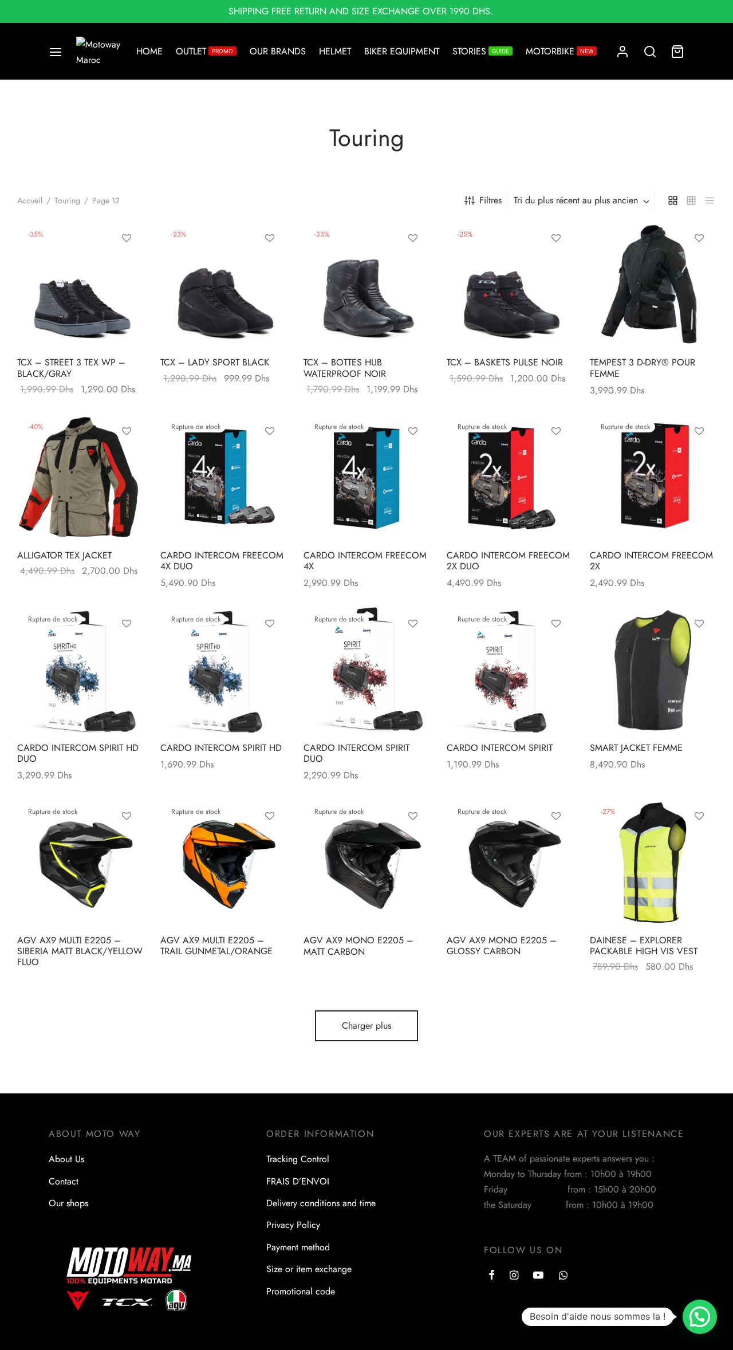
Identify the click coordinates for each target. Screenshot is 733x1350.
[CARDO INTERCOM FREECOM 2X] (653, 478)
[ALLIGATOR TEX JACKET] (80, 478)
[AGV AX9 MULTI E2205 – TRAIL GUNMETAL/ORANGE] (223, 863)
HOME (149, 51)
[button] (700, 1317)
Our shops (68, 1203)
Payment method (298, 1247)
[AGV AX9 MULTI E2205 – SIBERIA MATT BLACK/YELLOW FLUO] (80, 863)
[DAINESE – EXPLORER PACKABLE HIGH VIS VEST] (653, 863)
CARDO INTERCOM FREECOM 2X (651, 561)
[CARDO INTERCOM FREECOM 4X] (366, 478)
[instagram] (514, 1276)
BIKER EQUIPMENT (401, 51)
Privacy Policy (293, 1224)
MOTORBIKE (559, 51)
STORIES (480, 51)
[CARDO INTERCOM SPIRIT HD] (223, 670)
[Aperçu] (126, 291)
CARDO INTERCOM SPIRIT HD (221, 747)
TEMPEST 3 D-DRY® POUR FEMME (642, 368)
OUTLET (204, 51)
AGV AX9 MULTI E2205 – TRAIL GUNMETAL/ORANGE (216, 946)
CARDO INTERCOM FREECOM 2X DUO (508, 561)
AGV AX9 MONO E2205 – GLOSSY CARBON (502, 946)
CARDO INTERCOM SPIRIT (500, 747)
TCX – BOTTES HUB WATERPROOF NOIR (345, 368)
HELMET (335, 51)
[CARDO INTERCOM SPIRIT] (510, 670)
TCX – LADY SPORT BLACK (214, 362)
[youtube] (538, 1276)
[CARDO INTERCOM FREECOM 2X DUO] (510, 478)
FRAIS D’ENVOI (297, 1181)
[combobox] (583, 200)
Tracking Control (297, 1159)
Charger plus (366, 1025)
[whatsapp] (563, 1276)
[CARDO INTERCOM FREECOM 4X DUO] (223, 478)
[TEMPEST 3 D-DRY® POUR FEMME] (653, 285)
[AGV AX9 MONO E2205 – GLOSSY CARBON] (510, 863)
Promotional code (300, 1291)
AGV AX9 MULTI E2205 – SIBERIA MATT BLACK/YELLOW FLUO (80, 951)
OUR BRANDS (278, 51)
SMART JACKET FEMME (636, 747)
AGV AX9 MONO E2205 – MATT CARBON (358, 946)
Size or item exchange (309, 1269)
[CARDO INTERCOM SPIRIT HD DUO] (80, 670)
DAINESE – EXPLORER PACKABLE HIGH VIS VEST (643, 946)
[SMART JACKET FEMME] (653, 670)
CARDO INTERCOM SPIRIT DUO (356, 753)
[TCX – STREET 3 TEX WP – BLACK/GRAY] (80, 285)
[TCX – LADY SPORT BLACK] (223, 285)
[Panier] (677, 51)
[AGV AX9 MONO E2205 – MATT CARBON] (366, 863)
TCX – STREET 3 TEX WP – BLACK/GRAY (71, 368)
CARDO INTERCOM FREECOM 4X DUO (221, 561)
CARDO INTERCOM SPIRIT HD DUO (78, 753)
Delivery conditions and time (321, 1203)
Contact (63, 1181)
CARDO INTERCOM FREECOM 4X (365, 561)
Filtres (490, 200)
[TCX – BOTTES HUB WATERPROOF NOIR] (366, 285)
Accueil (29, 200)
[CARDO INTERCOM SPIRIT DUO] (366, 670)
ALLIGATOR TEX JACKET (64, 555)
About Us (66, 1159)
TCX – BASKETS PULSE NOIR (505, 362)
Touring (67, 200)
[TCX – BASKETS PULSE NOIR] (510, 285)
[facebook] (491, 1276)
